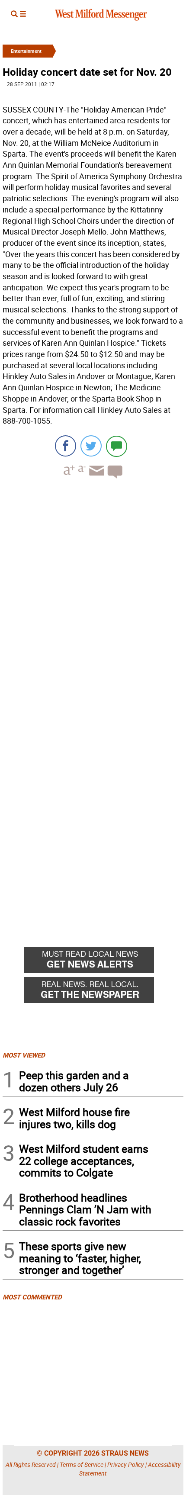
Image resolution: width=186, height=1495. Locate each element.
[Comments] (116, 446)
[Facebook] (65, 446)
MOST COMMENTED (32, 1296)
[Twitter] (91, 446)
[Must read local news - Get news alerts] (103, 962)
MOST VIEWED (24, 1055)
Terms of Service (81, 1464)
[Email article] (96, 478)
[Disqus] (93, 595)
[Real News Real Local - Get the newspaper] (103, 992)
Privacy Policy (125, 1464)
